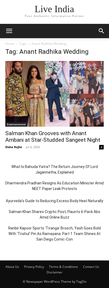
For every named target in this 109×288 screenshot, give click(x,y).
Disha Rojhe (13, 147)
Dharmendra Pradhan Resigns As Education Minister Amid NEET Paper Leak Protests (54, 186)
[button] (9, 31)
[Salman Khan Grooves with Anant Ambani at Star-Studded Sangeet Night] (54, 94)
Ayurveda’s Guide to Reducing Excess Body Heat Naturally (54, 201)
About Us (12, 266)
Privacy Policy (34, 266)
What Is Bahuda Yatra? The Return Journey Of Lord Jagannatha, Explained (54, 169)
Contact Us (91, 266)
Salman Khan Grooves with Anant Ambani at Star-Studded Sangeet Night (52, 136)
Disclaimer (54, 272)
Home (9, 43)
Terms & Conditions (63, 266)
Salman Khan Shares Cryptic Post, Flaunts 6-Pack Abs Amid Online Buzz (54, 214)
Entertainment (16, 124)
